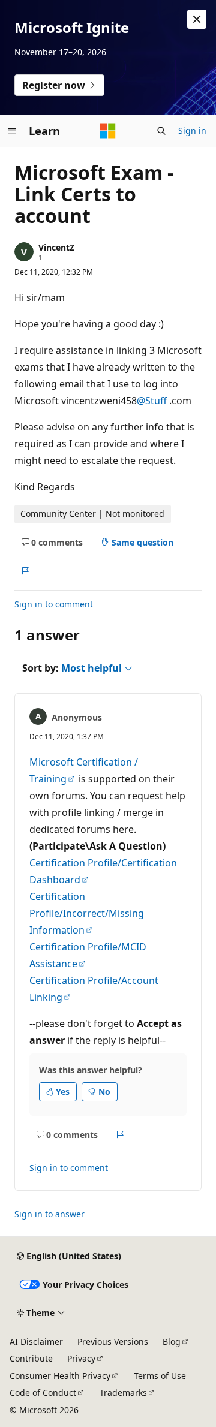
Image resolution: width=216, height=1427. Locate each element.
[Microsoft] (108, 131)
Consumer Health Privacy (60, 1375)
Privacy (81, 1358)
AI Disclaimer (36, 1341)
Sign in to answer (49, 1214)
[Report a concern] (24, 570)
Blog (172, 1341)
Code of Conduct (43, 1392)
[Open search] (161, 131)
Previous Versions (112, 1341)
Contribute (31, 1358)
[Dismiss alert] (196, 19)
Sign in (192, 130)
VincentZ (56, 247)
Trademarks (123, 1392)
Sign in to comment (53, 604)
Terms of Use (160, 1375)
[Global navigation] (12, 131)
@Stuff (153, 400)
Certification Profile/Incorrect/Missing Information (86, 913)
